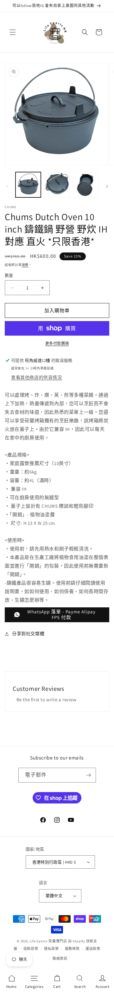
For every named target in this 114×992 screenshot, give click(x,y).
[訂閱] (89, 775)
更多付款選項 (57, 343)
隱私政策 (51, 948)
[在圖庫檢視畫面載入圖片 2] (56, 184)
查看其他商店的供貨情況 (36, 377)
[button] (13, 32)
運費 (25, 265)
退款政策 (30, 948)
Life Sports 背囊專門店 (48, 941)
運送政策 (93, 948)
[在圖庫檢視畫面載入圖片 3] (85, 184)
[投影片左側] (7, 186)
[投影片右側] (107, 186)
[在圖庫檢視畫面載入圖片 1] (28, 184)
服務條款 (72, 948)
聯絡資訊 (60, 958)
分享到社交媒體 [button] (28, 633)
